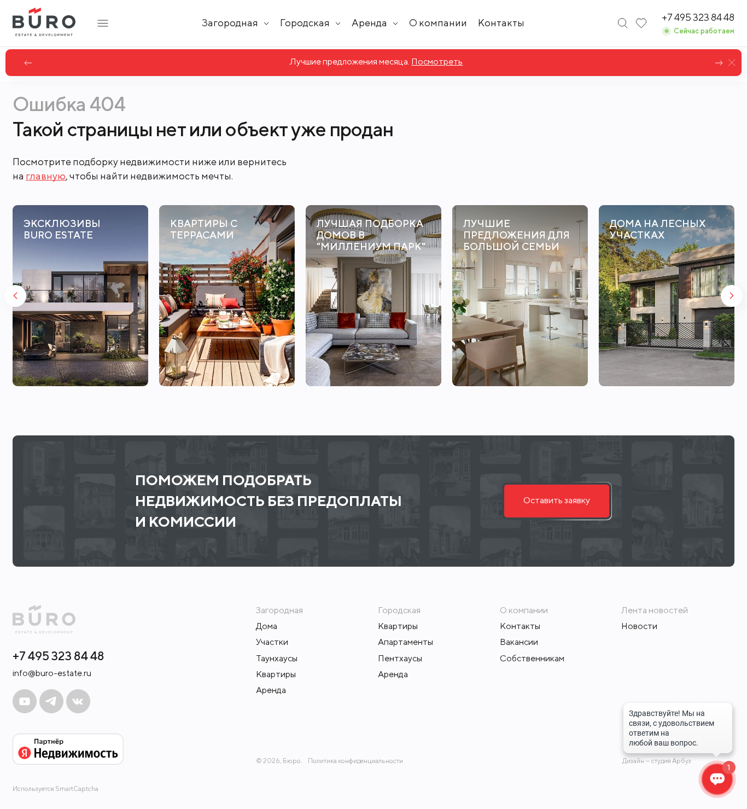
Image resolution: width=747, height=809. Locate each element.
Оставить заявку (556, 500)
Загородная (230, 23)
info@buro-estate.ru (52, 673)
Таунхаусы (276, 658)
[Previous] (28, 63)
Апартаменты (405, 642)
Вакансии (519, 642)
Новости (639, 626)
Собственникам (532, 658)
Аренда (271, 690)
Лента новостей (654, 610)
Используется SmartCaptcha (55, 788)
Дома (266, 626)
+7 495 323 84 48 (58, 656)
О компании (438, 22)
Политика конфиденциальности (355, 761)
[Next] (718, 63)
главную (46, 176)
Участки (272, 642)
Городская (305, 23)
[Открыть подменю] (102, 23)
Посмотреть (434, 61)
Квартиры (276, 674)
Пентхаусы (400, 658)
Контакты (501, 22)
